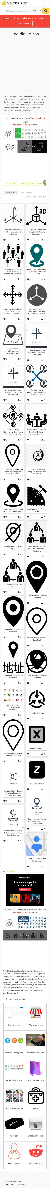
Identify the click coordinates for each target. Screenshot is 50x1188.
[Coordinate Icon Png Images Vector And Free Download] (36, 455)
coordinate (10, 183)
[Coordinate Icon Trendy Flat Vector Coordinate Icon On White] (36, 805)
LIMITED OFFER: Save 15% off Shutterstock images (25, 909)
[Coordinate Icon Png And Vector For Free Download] (13, 495)
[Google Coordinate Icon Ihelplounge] (36, 844)
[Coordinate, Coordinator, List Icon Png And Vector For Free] (36, 255)
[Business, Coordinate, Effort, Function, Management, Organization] (13, 255)
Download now (24, 23)
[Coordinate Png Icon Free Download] (36, 577)
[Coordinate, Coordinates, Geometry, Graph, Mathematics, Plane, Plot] (13, 295)
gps (31, 183)
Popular (29, 193)
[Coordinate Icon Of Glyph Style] (36, 495)
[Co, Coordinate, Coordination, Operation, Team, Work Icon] (36, 376)
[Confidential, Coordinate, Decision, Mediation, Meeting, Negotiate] (36, 415)
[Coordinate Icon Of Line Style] (13, 532)
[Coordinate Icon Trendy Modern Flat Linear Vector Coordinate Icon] (13, 816)
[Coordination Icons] (36, 698)
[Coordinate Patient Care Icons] (13, 570)
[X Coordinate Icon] (36, 734)
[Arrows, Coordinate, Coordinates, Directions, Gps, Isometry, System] (36, 295)
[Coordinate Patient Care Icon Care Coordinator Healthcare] (36, 532)
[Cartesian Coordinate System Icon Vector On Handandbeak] (13, 375)
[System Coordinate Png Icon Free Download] (13, 735)
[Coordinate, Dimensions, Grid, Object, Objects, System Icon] (36, 215)
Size (22, 193)
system (23, 183)
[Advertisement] (25, 64)
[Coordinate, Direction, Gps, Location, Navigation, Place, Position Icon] (13, 455)
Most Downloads (11, 193)
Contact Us (21, 1184)
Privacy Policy (9, 1184)
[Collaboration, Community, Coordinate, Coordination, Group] (13, 415)
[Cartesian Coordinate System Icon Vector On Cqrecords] (36, 335)
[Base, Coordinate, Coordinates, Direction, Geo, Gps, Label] (13, 334)
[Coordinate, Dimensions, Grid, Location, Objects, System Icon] (13, 215)
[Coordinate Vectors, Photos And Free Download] (13, 695)
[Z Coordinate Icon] (36, 769)
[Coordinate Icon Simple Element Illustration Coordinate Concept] (13, 776)
